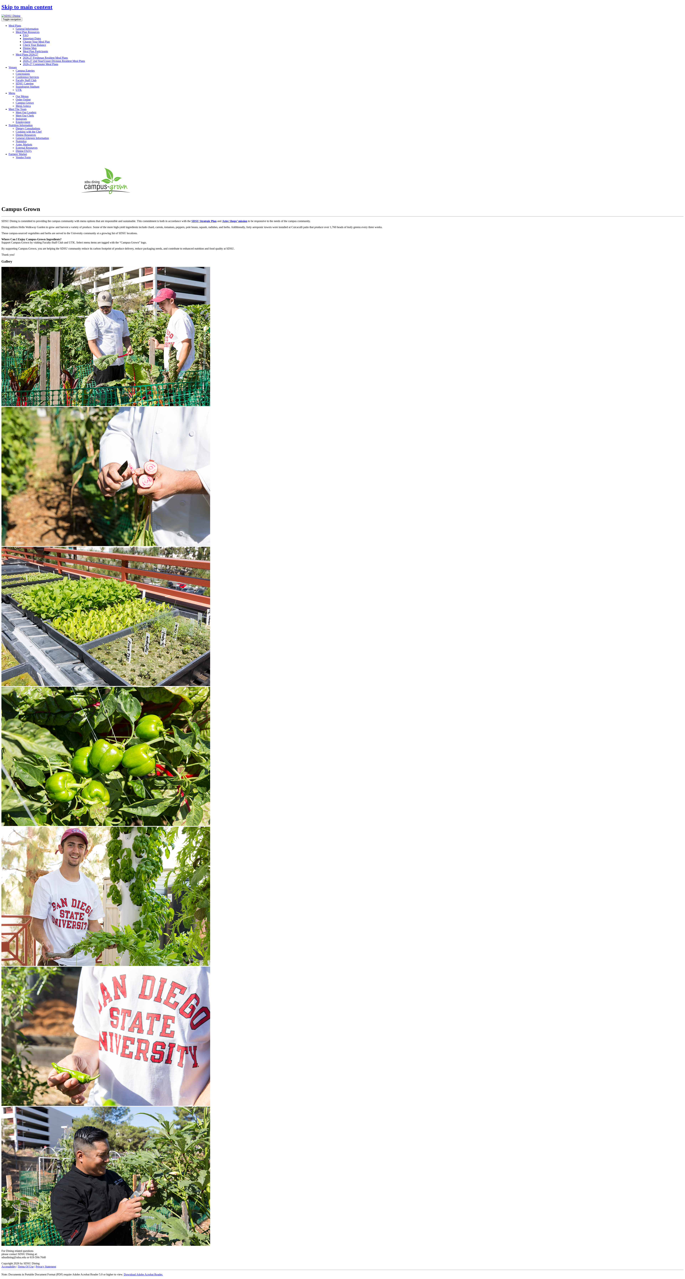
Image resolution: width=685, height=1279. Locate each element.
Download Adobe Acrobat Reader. (143, 1274)
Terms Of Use (26, 1266)
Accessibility (8, 1266)
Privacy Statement (46, 1266)
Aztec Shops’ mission (234, 221)
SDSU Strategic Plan (204, 221)
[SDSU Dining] (10, 15)
